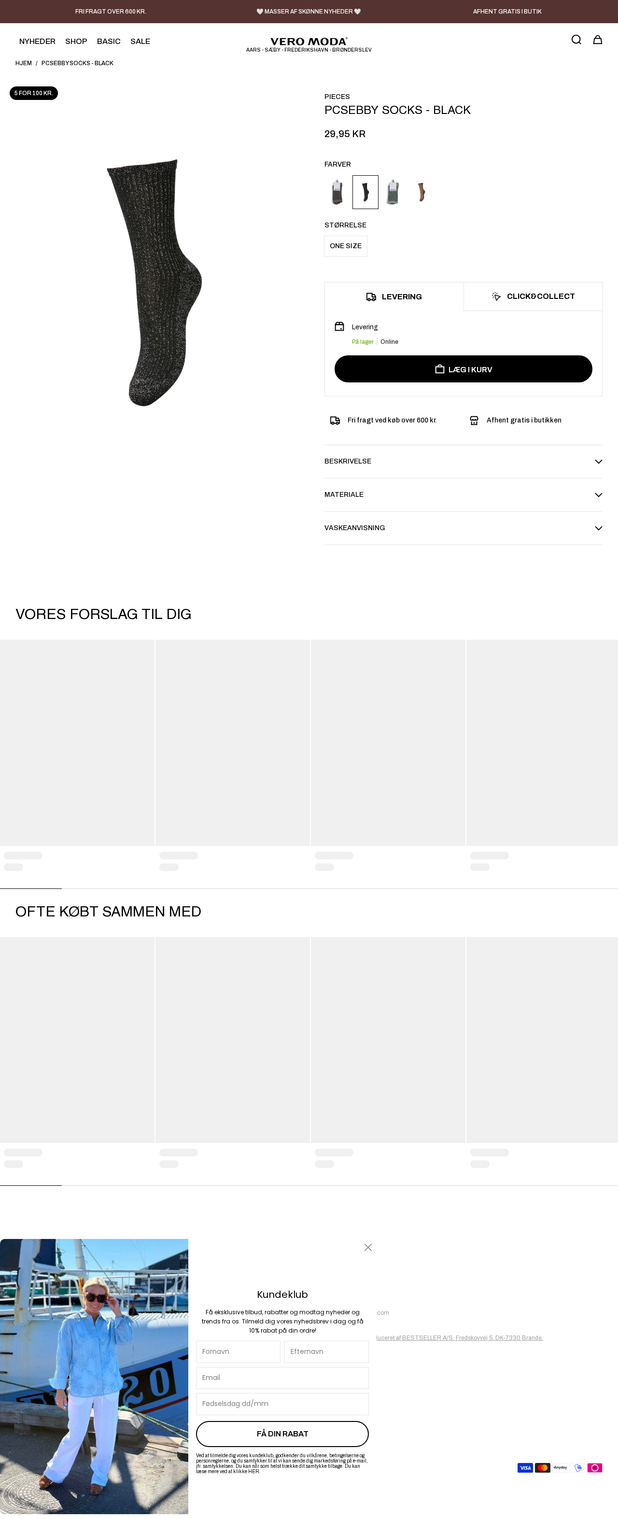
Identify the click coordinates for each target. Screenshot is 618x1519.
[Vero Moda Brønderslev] (309, 41)
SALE (140, 41)
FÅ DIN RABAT (283, 1434)
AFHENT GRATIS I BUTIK (507, 11)
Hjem (23, 63)
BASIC (109, 41)
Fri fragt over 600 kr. (110, 11)
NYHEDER (37, 41)
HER (253, 1471)
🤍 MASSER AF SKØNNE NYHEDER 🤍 (308, 11)
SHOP (76, 41)
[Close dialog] (368, 1247)
